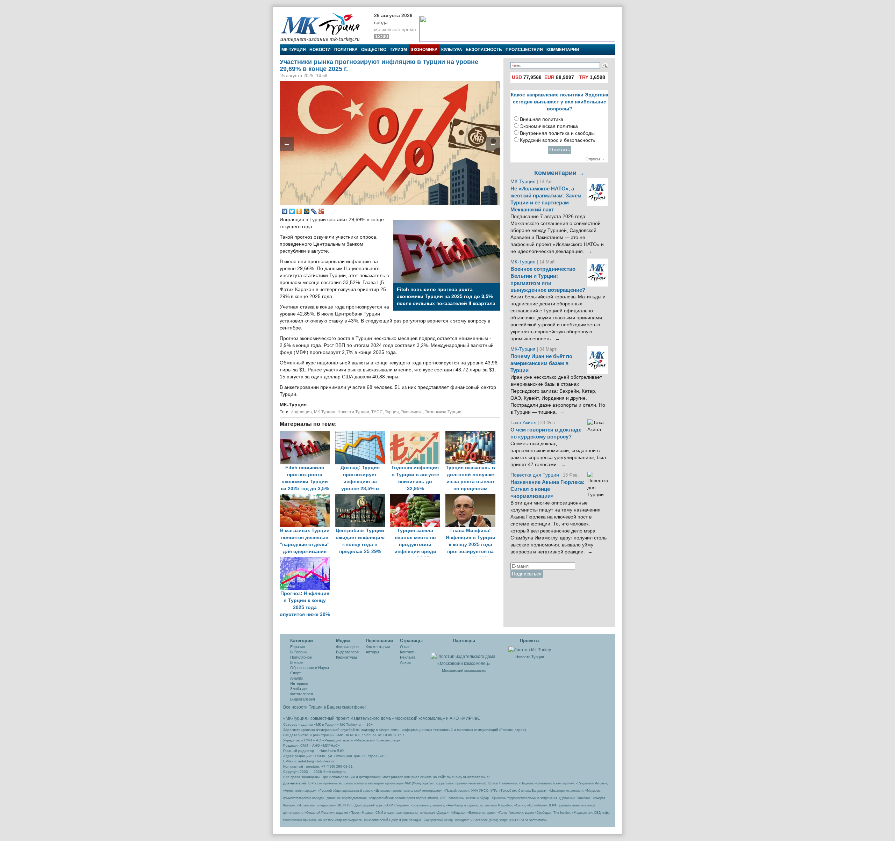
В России (298, 652)
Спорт (295, 673)
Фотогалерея (301, 694)
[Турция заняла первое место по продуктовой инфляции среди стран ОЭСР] (417, 497)
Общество (373, 49)
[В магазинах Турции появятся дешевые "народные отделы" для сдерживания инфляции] (307, 497)
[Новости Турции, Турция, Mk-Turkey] (529, 649)
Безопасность (484, 49)
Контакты (408, 652)
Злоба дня (299, 689)
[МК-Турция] (323, 27)
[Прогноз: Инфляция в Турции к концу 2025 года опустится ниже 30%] (307, 560)
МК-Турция (293, 49)
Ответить (559, 149)
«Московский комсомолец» (418, 718)
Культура (451, 49)
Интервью (299, 683)
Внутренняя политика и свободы (557, 133)
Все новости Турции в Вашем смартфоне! (324, 707)
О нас (405, 647)
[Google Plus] (321, 211)
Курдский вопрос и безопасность (557, 140)
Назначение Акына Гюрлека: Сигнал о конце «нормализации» (547, 489)
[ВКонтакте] (284, 211)
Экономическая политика (549, 126)
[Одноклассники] (299, 211)
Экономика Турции (443, 411)
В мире (296, 662)
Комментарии (562, 49)
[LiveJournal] (314, 211)
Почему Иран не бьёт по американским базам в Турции (541, 363)
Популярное (301, 657)
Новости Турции (353, 411)
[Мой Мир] (306, 211)
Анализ (296, 678)
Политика (346, 49)
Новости (320, 49)
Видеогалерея (302, 699)
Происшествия (524, 49)
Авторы (372, 652)
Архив (405, 662)
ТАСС (377, 411)
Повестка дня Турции (535, 475)
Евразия (297, 647)
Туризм (398, 49)
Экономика (424, 49)
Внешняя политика (541, 119)
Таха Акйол (523, 422)
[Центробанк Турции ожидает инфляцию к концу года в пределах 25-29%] (362, 497)
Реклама (407, 657)
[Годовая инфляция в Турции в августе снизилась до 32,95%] (417, 434)
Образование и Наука (309, 668)
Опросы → (595, 159)
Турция (392, 411)
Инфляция (301, 411)
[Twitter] (292, 211)
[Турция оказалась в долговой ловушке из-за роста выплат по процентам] (472, 434)
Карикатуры (346, 657)
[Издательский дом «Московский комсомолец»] (464, 656)
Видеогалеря (347, 652)
